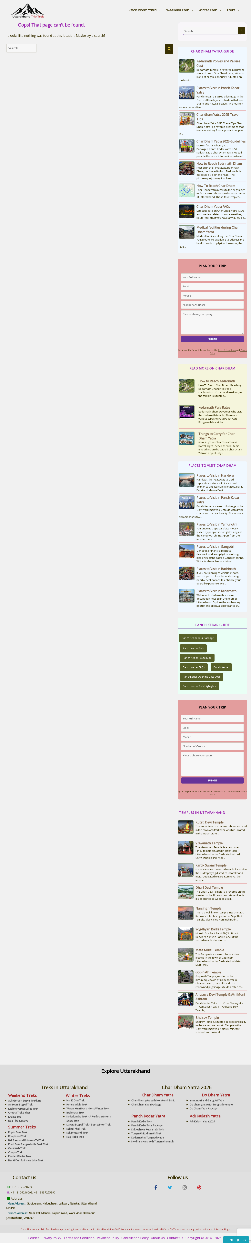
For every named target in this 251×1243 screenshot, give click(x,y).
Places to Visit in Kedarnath (216, 591)
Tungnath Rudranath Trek (146, 1133)
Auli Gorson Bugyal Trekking (24, 1100)
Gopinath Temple (208, 972)
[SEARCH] (169, 49)
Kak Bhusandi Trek (77, 1132)
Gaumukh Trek (17, 1148)
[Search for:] (25, 48)
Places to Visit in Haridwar (215, 475)
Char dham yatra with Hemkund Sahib (153, 1100)
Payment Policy (108, 1238)
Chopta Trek (15, 1152)
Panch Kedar (221, 667)
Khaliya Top (14, 1116)
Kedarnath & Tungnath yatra (147, 1137)
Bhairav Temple (207, 1017)
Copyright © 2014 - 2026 (203, 1238)
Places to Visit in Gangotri (215, 546)
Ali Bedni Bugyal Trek (20, 1104)
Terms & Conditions (227, 350)
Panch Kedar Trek (193, 648)
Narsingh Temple (208, 908)
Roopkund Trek (17, 1136)
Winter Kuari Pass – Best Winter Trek (87, 1108)
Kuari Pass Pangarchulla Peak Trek (28, 1144)
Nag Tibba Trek (75, 1136)
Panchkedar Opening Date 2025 (201, 676)
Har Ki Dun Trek (75, 1100)
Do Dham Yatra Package (203, 1108)
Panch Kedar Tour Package (198, 638)
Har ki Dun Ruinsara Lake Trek (25, 1160)
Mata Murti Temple (210, 950)
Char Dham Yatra (142, 10)
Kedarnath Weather (212, 438)
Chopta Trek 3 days (19, 1112)
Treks (231, 10)
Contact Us (175, 1238)
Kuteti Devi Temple (210, 822)
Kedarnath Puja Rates (214, 381)
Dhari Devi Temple (209, 887)
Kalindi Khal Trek (75, 1128)
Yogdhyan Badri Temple (213, 929)
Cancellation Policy (135, 1238)
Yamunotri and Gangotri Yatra (207, 1100)
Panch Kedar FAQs (194, 667)
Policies (33, 1238)
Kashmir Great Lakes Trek (23, 1108)
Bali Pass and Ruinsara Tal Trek (26, 1140)
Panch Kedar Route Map (197, 658)
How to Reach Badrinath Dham (219, 163)
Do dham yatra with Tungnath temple (211, 1104)
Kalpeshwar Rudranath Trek (147, 1129)
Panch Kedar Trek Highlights (199, 686)
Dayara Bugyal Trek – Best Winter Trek (88, 1124)
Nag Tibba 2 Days (18, 1120)
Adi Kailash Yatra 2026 (202, 1121)
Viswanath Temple (209, 843)
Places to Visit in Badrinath (216, 569)
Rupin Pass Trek (17, 1132)
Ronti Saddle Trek (76, 1104)
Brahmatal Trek (75, 1112)
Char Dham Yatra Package (146, 1104)
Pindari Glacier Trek (19, 1156)
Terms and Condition (79, 1238)
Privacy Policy (51, 1238)
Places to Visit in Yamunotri (216, 524)
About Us (158, 1238)
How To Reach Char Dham (215, 186)
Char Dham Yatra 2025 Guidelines (221, 141)
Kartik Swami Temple (211, 865)
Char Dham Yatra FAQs (213, 206)
